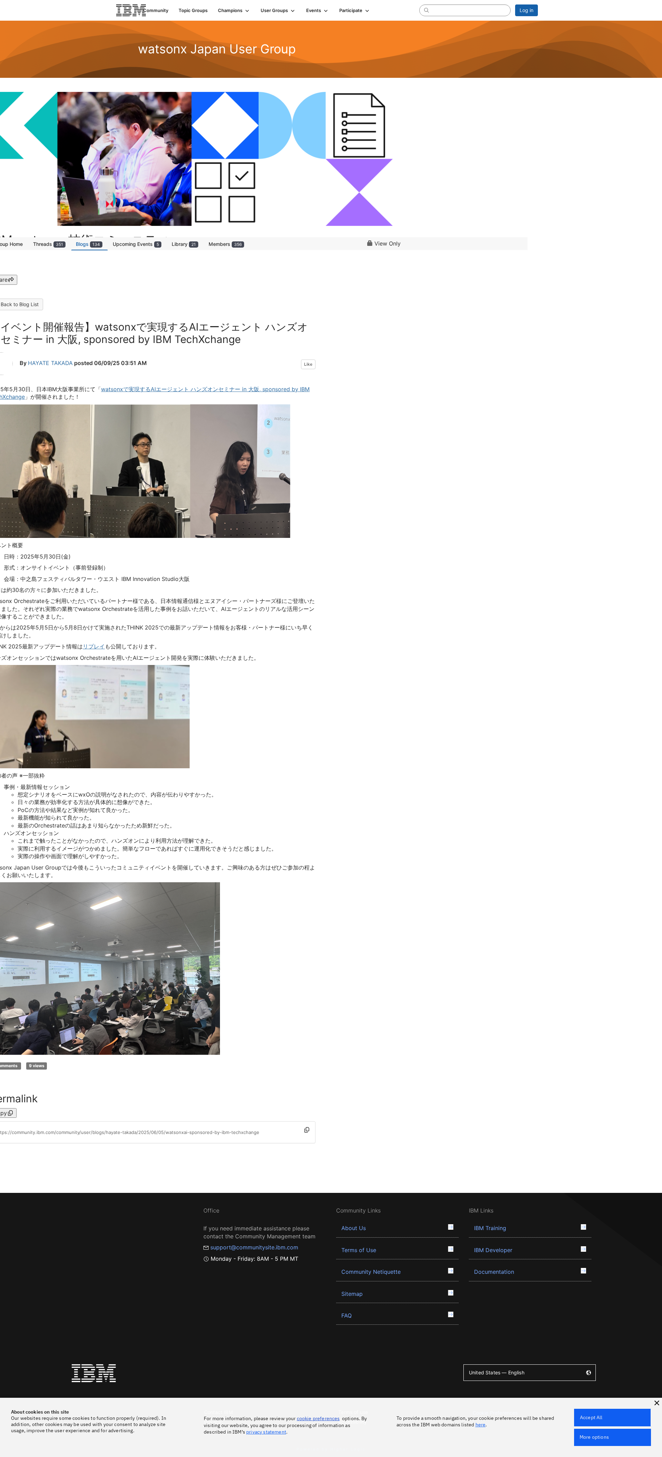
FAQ (346, 1315)
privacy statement (266, 1432)
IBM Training (490, 1228)
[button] (234, 10)
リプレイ (94, 646)
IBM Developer (493, 1250)
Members (225, 244)
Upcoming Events (136, 244)
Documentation (494, 1271)
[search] (426, 9)
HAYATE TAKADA (50, 363)
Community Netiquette (371, 1271)
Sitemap (352, 1293)
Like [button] (308, 364)
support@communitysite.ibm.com (254, 1247)
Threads (48, 244)
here (480, 1425)
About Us (353, 1228)
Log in (526, 10)
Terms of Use (358, 1250)
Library (184, 244)
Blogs (88, 244)
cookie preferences (318, 1418)
